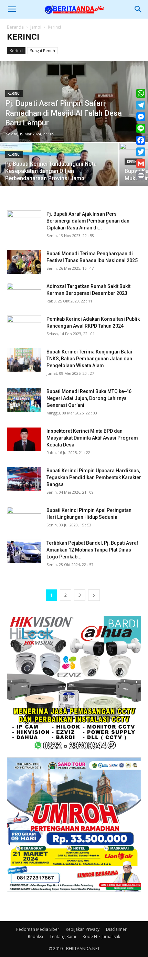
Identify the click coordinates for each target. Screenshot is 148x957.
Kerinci (16, 50)
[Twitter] (141, 152)
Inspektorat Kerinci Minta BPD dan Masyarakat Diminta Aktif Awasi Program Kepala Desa (92, 437)
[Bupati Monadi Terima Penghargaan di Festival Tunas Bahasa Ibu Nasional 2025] (24, 262)
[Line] (141, 128)
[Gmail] (141, 163)
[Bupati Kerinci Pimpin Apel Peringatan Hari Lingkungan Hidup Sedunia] (24, 519)
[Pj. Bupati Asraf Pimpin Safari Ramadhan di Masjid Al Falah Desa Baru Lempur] (74, 101)
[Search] (138, 9)
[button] (12, 9)
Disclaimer (116, 929)
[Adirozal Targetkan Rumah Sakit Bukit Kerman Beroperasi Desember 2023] (24, 295)
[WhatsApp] (141, 93)
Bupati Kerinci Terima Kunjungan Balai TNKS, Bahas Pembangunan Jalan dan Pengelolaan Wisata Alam (89, 358)
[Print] (141, 175)
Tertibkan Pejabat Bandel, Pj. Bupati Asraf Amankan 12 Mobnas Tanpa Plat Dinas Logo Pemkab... (92, 549)
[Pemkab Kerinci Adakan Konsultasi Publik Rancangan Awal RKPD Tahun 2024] (24, 327)
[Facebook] (141, 140)
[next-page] (94, 595)
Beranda (15, 27)
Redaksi (35, 936)
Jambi (35, 27)
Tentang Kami (63, 936)
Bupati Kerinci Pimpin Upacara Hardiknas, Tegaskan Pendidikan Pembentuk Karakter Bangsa (93, 477)
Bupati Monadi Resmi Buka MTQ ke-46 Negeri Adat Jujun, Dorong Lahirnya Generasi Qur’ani (88, 398)
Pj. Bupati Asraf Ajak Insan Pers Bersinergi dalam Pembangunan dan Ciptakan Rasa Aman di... (87, 220)
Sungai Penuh (42, 50)
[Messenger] (141, 117)
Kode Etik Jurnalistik (101, 936)
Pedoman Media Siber (37, 929)
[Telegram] (141, 105)
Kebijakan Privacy (82, 929)
